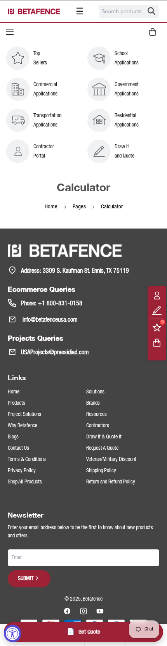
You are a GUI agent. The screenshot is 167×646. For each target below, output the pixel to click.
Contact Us (18, 448)
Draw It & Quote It (104, 437)
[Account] (157, 295)
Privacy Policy (22, 470)
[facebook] (67, 611)
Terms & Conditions (27, 459)
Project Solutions (24, 414)
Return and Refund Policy (110, 482)
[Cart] (157, 342)
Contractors (97, 425)
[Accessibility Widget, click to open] (12, 633)
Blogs (13, 437)
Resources (96, 414)
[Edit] (157, 310)
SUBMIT (25, 578)
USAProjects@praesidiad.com (55, 352)
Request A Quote (102, 448)
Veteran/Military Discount (111, 459)
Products (16, 403)
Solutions (95, 392)
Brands (93, 403)
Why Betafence (22, 425)
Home (51, 207)
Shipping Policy (101, 470)
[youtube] (100, 611)
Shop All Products (25, 482)
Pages (79, 207)
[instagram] (83, 611)
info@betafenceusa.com (49, 320)
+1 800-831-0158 (60, 304)
